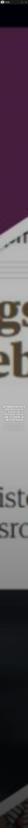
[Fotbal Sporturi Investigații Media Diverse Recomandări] (26, 2)
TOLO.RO (7, 2)
